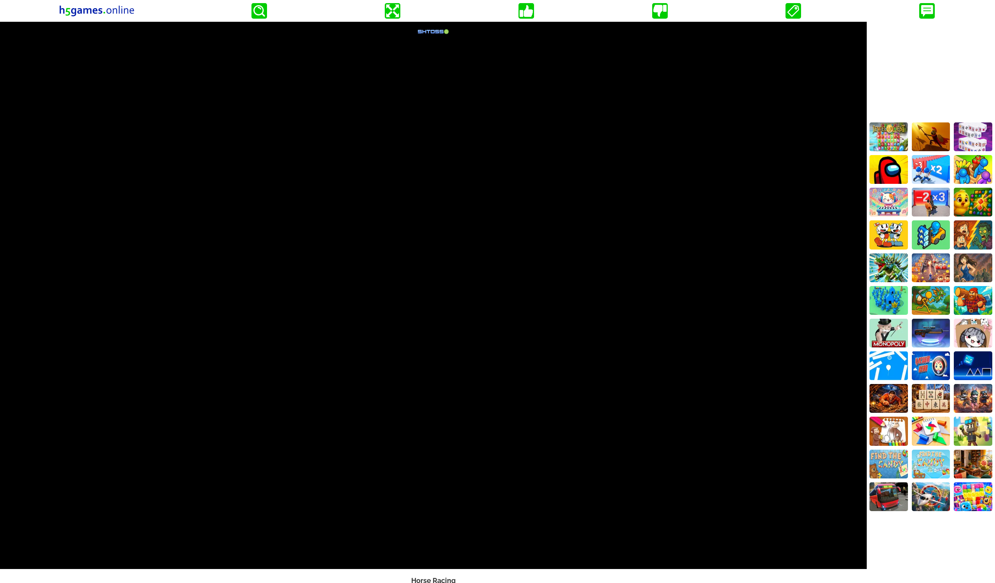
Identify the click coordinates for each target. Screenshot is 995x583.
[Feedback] (927, 11)
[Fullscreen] (392, 11)
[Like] (526, 11)
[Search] (259, 11)
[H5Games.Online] (96, 11)
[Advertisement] (931, 70)
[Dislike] (660, 11)
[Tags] (793, 11)
